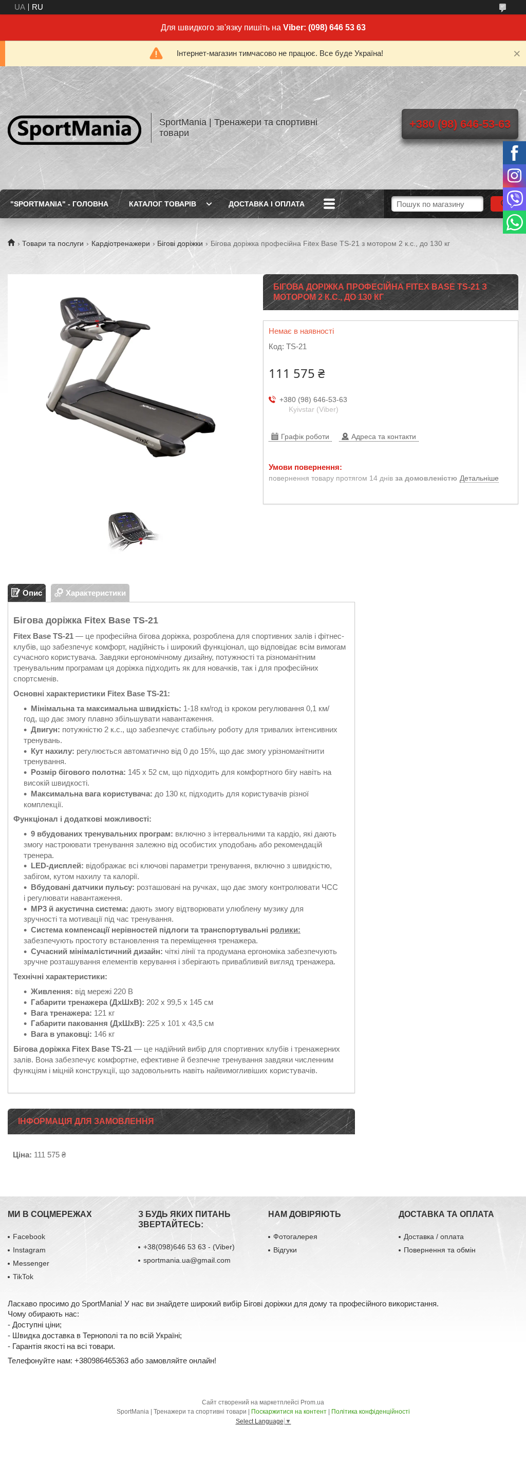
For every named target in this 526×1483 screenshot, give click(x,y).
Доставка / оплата (434, 1236)
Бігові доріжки (180, 243)
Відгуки (285, 1250)
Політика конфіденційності (370, 1411)
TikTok (23, 1276)
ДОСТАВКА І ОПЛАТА (267, 204)
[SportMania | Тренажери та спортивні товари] (74, 128)
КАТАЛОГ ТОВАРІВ (162, 204)
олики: (287, 929)
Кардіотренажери (120, 243)
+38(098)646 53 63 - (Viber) (189, 1247)
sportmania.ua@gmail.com (187, 1260)
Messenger (31, 1263)
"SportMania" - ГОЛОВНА (59, 204)
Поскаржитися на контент (289, 1411)
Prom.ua (312, 1402)
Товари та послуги (53, 243)
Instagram (29, 1250)
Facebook (29, 1236)
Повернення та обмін (440, 1250)
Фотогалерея (295, 1236)
